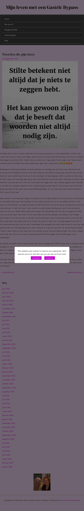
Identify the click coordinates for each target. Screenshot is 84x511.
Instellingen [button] (36, 258)
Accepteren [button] (50, 258)
